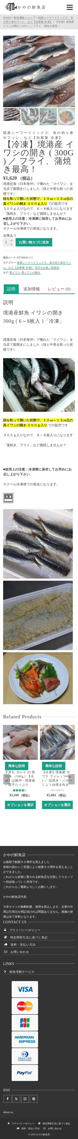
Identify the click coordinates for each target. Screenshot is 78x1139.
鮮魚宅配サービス (20, 971)
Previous (6, 779)
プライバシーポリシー (23, 930)
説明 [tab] (11, 289)
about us (8, 1112)
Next (71, 779)
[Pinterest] (34, 1099)
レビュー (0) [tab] (59, 289)
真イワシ (15, 272)
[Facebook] (7, 1099)
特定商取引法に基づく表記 (27, 937)
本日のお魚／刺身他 (47, 267)
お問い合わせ (18, 952)
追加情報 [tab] (31, 289)
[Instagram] (25, 1099)
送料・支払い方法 (21, 944)
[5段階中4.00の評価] (20, 790)
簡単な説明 (16, 766)
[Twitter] (16, 1099)
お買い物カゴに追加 (34, 242)
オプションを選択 (20, 805)
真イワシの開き (31, 272)
